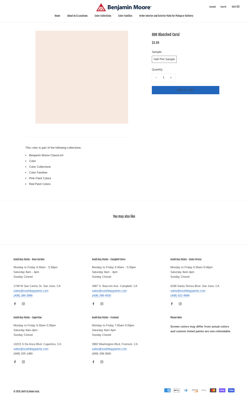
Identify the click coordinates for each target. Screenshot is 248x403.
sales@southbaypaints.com (30, 290)
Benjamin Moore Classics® (46, 155)
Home (57, 15)
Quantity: (157, 69)
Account (212, 6)
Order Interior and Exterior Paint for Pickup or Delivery (166, 15)
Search (223, 6)
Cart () (236, 6)
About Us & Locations (77, 15)
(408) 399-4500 (101, 295)
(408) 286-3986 (23, 295)
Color (32, 161)
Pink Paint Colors (40, 178)
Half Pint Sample (164, 59)
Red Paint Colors (40, 184)
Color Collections (103, 15)
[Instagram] (23, 303)
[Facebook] (14, 303)
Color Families (125, 15)
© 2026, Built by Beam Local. (26, 391)
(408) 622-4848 (179, 295)
